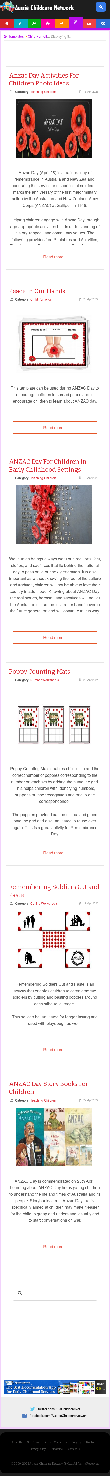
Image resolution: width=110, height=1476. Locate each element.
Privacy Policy (38, 1449)
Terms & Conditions (55, 1442)
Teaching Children (43, 91)
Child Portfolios (41, 299)
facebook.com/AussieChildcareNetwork (59, 1415)
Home (7, 23)
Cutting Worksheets (44, 903)
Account (103, 23)
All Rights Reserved (86, 1463)
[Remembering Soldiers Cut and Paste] (54, 968)
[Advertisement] (55, 48)
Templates (76, 22)
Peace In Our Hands (37, 291)
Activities (48, 23)
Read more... (55, 257)
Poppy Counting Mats (39, 671)
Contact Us (74, 1449)
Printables (62, 23)
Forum (89, 23)
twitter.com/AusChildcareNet (59, 1408)
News (21, 23)
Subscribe (57, 1449)
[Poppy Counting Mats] (54, 752)
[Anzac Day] (54, 542)
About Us (17, 1442)
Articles (34, 23)
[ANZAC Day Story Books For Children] (54, 1165)
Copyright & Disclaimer (85, 1442)
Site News (33, 1442)
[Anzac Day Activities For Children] (54, 156)
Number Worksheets (44, 680)
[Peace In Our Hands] (54, 372)
